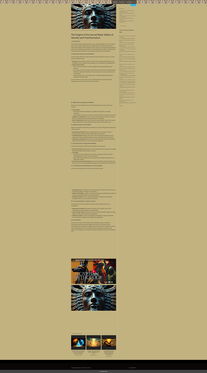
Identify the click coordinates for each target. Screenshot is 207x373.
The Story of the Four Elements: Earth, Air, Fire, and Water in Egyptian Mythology (78, 352)
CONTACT (134, 367)
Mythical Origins (93, 30)
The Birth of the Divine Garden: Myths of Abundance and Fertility (93, 352)
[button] (135, 2)
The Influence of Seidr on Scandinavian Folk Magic (127, 81)
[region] (93, 92)
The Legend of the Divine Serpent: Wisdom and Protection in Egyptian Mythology (109, 352)
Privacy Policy (131, 367)
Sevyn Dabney (75, 30)
